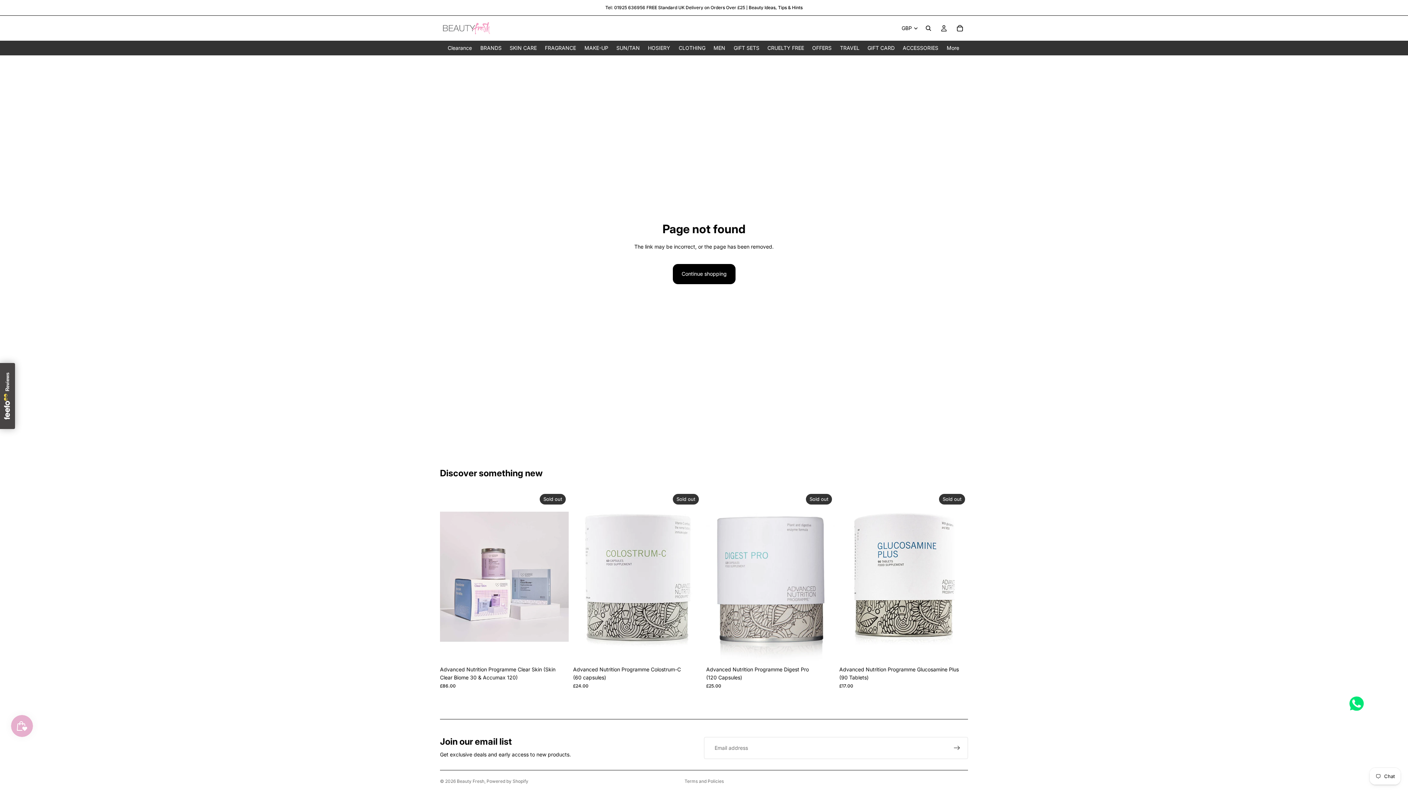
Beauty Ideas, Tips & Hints (776, 7)
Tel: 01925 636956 (625, 7)
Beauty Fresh (470, 781)
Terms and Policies (704, 781)
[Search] (928, 28)
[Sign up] (957, 748)
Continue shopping (704, 274)
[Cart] (960, 28)
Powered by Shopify (507, 781)
